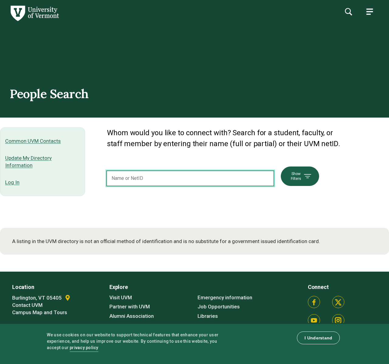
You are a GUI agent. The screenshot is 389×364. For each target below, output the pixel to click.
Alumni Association (131, 316)
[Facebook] (314, 302)
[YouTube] (314, 320)
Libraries (208, 316)
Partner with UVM (129, 307)
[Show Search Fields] (348, 11)
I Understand (318, 337)
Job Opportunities (219, 307)
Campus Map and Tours (39, 312)
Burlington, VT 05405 (37, 298)
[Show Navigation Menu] (369, 11)
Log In (12, 182)
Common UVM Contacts (33, 141)
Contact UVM (27, 305)
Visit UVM (120, 297)
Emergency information (225, 297)
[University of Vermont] (34, 21)
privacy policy (84, 347)
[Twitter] (338, 302)
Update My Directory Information (28, 161)
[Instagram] (338, 320)
